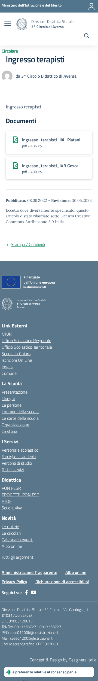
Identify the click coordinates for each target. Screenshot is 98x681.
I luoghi (8, 398)
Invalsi (7, 366)
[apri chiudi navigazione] (7, 24)
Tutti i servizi (13, 469)
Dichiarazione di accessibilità (62, 581)
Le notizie (10, 526)
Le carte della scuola (20, 418)
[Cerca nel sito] (86, 36)
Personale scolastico (20, 450)
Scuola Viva (12, 507)
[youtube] (33, 592)
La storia (9, 431)
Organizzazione (15, 424)
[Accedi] (91, 6)
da (18, 76)
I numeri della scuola (20, 411)
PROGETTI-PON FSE (20, 494)
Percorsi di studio (17, 463)
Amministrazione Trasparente (29, 572)
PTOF (6, 501)
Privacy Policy (14, 581)
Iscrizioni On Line (17, 360)
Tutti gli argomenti (18, 557)
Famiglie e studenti (19, 456)
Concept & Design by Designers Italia (63, 659)
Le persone (12, 405)
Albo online (12, 546)
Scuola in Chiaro (16, 353)
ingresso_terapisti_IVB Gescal (50, 165)
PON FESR (11, 488)
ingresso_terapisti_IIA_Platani (51, 139)
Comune (9, 373)
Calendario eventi (17, 539)
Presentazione (14, 392)
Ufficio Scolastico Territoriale (27, 347)
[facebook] (26, 592)
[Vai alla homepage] (21, 24)
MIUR (7, 334)
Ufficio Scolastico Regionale (26, 340)
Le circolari (11, 533)
